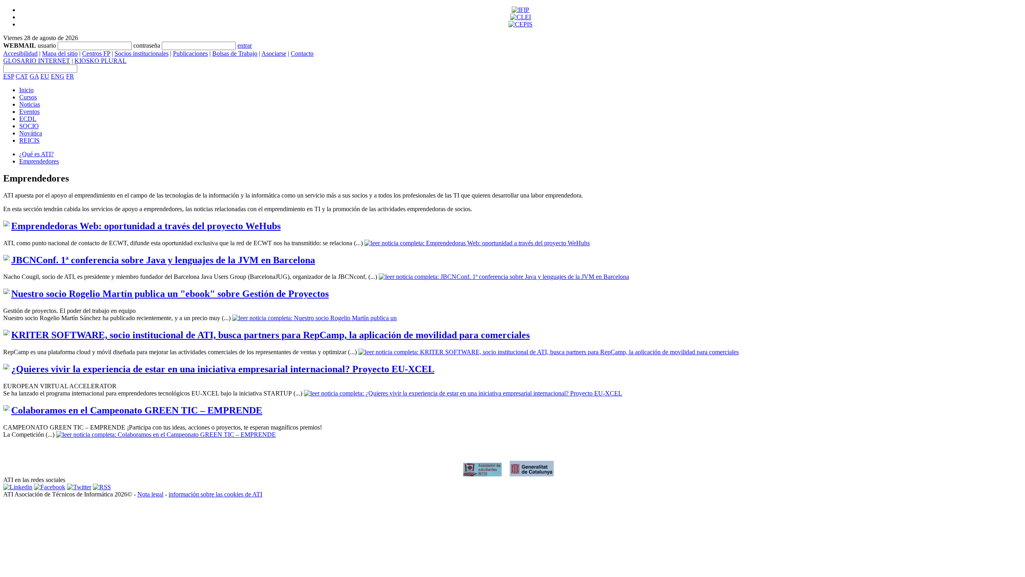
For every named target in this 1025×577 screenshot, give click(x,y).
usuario (47, 45)
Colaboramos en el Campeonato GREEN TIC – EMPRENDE (136, 410)
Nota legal (150, 494)
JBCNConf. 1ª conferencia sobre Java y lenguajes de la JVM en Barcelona (163, 260)
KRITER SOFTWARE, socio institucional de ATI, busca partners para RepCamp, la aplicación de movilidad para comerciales (270, 335)
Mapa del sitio (60, 53)
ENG (57, 76)
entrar (244, 45)
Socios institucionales (142, 53)
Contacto (302, 53)
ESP (8, 76)
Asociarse (273, 53)
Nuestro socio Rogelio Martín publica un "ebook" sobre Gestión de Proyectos (170, 293)
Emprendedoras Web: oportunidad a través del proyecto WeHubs (146, 226)
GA (34, 76)
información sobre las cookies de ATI (215, 494)
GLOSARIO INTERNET (36, 60)
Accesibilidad (20, 53)
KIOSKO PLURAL (100, 60)
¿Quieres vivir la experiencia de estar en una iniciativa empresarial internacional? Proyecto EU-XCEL (222, 369)
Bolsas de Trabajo (234, 53)
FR (70, 76)
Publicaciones (190, 53)
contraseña (146, 45)
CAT (22, 76)
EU (44, 76)
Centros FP (96, 53)
